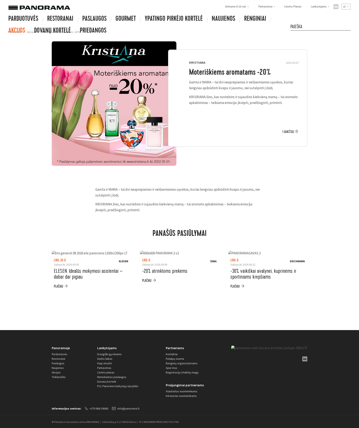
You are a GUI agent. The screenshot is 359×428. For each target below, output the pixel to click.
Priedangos (93, 31)
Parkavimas (104, 368)
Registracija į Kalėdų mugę (182, 372)
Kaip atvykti (104, 363)
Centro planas (105, 372)
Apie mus (171, 368)
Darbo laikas (104, 359)
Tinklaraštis (59, 377)
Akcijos (16, 31)
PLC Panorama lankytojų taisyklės (117, 386)
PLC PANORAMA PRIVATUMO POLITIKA (159, 421)
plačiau (58, 286)
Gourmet (126, 19)
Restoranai (60, 19)
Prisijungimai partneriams (185, 385)
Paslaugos (94, 19)
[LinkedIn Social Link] (335, 6)
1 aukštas (288, 132)
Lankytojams (107, 348)
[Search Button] (349, 26)
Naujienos (223, 19)
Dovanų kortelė (106, 381)
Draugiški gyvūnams (109, 354)
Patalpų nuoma (175, 359)
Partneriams (175, 348)
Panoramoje (61, 348)
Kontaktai (172, 354)
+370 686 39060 (99, 408)
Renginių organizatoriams (182, 363)
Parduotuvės (23, 19)
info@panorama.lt (128, 408)
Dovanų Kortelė (52, 31)
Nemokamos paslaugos (111, 377)
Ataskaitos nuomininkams (181, 391)
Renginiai (255, 19)
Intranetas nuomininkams (181, 396)
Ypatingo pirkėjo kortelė (174, 19)
